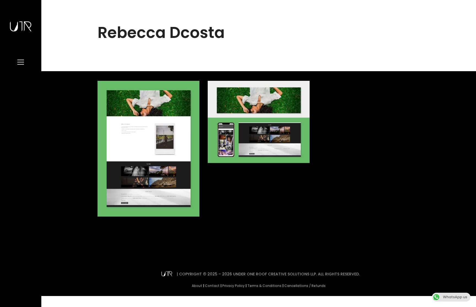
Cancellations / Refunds (305, 285)
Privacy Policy (233, 285)
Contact (212, 285)
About (197, 285)
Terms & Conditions (264, 285)
